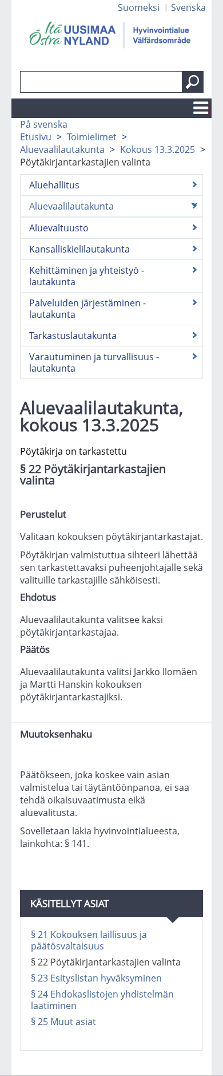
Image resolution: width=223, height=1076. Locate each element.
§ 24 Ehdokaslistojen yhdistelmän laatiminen (102, 999)
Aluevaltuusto (59, 228)
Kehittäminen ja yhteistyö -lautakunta (86, 276)
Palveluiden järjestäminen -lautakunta (87, 309)
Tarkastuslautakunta (73, 335)
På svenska (43, 124)
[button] (193, 82)
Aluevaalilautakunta (62, 149)
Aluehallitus (54, 185)
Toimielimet (92, 137)
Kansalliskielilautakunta (79, 249)
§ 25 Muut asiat (64, 1021)
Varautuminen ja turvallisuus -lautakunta (94, 362)
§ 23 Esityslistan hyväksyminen (96, 978)
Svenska (188, 7)
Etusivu (35, 137)
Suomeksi (139, 7)
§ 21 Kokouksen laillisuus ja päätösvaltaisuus (89, 940)
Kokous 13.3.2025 (157, 149)
